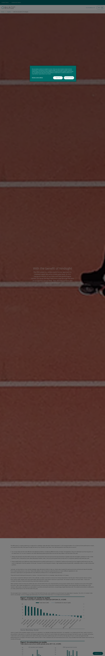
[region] (53, 74)
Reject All (58, 77)
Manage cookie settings (37, 77)
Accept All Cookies (69, 77)
